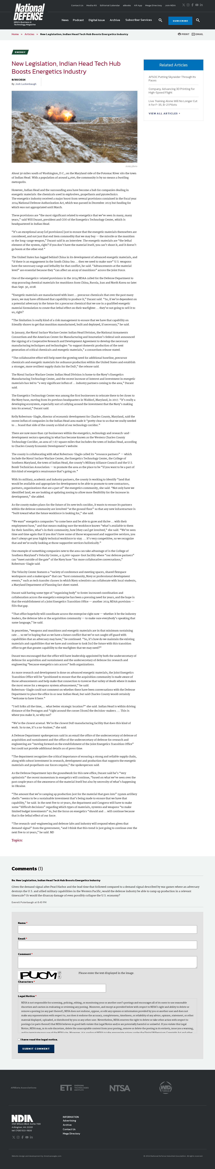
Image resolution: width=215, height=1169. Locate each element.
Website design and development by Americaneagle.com (37, 1156)
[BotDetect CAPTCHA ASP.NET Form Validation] (37, 975)
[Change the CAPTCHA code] (59, 972)
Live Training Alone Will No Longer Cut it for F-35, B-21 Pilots (173, 103)
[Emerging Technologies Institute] (74, 1087)
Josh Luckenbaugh (25, 84)
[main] (107, 555)
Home (15, 34)
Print (185, 34)
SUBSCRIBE (180, 21)
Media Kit (91, 5)
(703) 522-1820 (23, 1130)
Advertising (69, 1120)
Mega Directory (153, 5)
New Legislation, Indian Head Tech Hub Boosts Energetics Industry (84, 34)
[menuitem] (65, 20)
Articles (29, 34)
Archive (67, 1125)
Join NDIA (170, 5)
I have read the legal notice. (39, 1039)
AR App (138, 5)
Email (199, 34)
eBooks (127, 5)
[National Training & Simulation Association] (120, 1087)
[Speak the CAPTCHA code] (59, 977)
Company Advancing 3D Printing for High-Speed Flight (172, 91)
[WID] (165, 1087)
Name (22, 923)
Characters (26, 982)
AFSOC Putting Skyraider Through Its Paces (172, 79)
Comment (25, 954)
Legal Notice (27, 996)
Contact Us (77, 5)
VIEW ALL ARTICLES (163, 113)
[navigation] (107, 20)
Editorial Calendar (110, 5)
